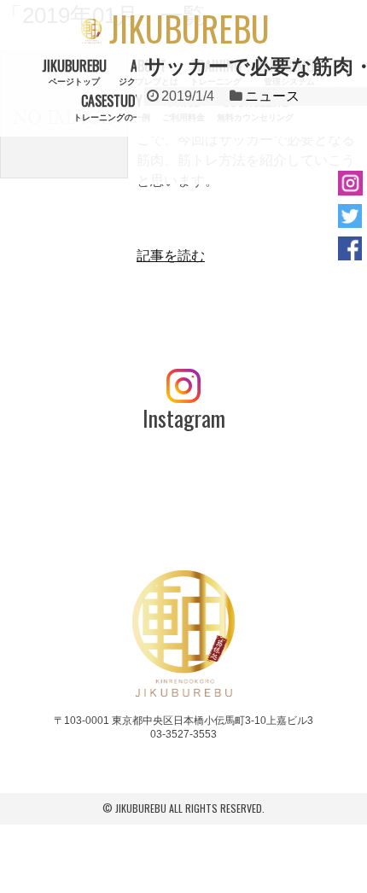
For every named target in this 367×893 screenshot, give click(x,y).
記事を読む (171, 255)
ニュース (272, 96)
